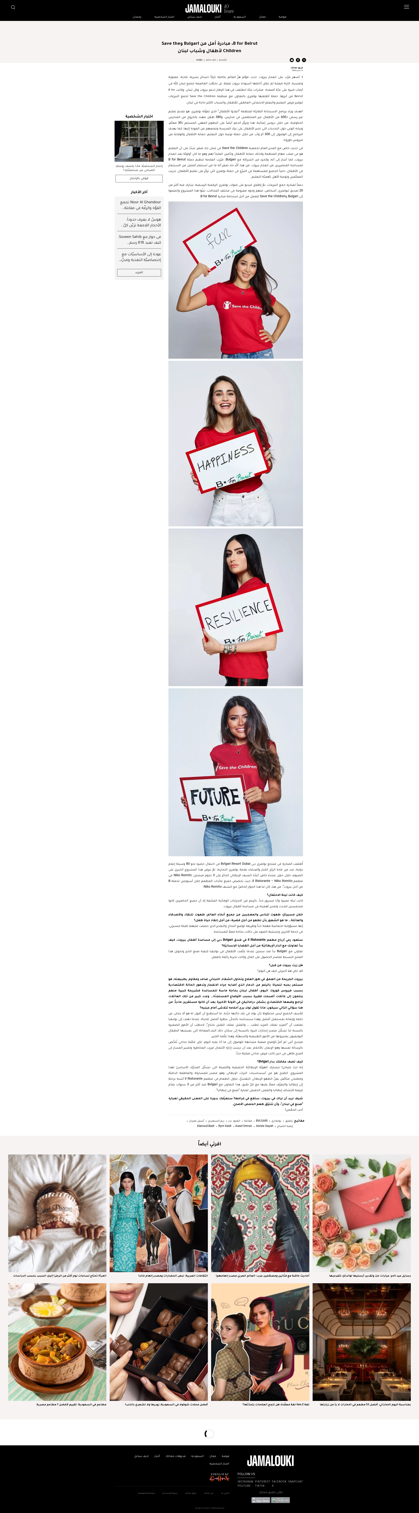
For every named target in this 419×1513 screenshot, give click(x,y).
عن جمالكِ (208, 1493)
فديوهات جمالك (176, 1456)
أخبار (217, 17)
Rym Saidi (224, 1126)
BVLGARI (261, 1120)
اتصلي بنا (225, 1493)
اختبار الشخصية (164, 17)
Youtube (244, 1486)
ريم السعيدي (215, 1120)
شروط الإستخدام (169, 1493)
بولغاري (276, 1120)
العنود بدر (234, 1120)
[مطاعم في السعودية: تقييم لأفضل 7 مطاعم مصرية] (57, 1342)
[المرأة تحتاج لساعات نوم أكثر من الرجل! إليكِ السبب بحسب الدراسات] (57, 1213)
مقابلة (248, 1120)
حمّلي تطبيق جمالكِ (271, 1492)
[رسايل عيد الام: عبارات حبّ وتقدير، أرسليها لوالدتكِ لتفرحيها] (362, 1213)
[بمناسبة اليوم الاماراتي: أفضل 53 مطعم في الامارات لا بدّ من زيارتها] (362, 1342)
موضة (282, 17)
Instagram (245, 1481)
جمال (262, 17)
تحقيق (289, 1120)
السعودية (240, 17)
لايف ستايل (194, 17)
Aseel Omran (243, 1126)
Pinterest (262, 1481)
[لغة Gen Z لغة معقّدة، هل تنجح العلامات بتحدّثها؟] (260, 1342)
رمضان (137, 17)
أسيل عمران (196, 1120)
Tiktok (260, 1486)
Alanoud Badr (205, 1126)
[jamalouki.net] (209, 8)
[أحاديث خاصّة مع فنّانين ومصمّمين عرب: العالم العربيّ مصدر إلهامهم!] (260, 1213)
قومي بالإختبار (139, 178)
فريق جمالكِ (190, 1493)
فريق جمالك (297, 67)
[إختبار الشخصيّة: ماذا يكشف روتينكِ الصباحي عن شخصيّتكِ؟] (139, 141)
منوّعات (199, 60)
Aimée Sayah (264, 1126)
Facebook (279, 1481)
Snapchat (295, 1481)
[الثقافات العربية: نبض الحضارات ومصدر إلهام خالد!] (159, 1213)
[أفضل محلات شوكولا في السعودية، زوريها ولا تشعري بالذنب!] (159, 1342)
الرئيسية (223, 60)
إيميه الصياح (285, 1126)
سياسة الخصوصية (146, 1493)
